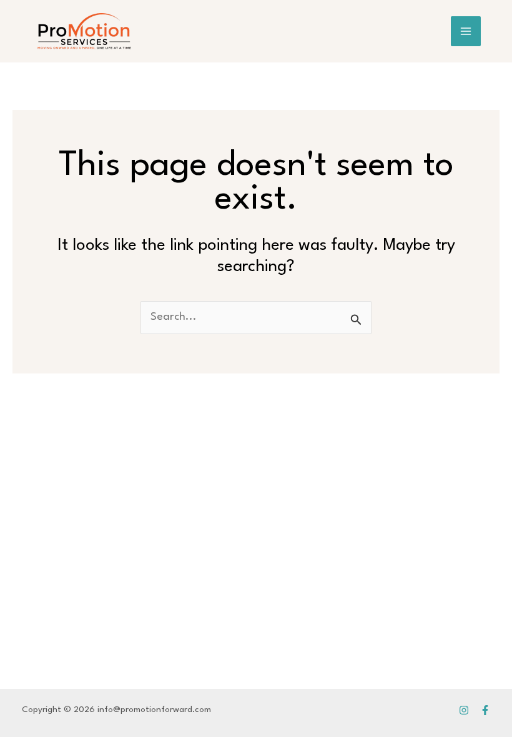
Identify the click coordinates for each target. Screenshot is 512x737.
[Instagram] (464, 710)
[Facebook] (485, 710)
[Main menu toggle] (466, 31)
